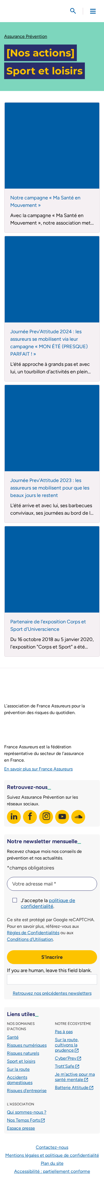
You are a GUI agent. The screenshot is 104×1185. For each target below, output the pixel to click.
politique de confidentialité (48, 903)
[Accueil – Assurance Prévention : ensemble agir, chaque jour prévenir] (30, 11)
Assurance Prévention (25, 36)
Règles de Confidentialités (33, 932)
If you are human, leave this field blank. (49, 970)
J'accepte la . (48, 904)
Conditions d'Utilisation (30, 939)
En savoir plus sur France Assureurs (38, 769)
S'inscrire (52, 957)
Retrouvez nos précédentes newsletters (52, 993)
